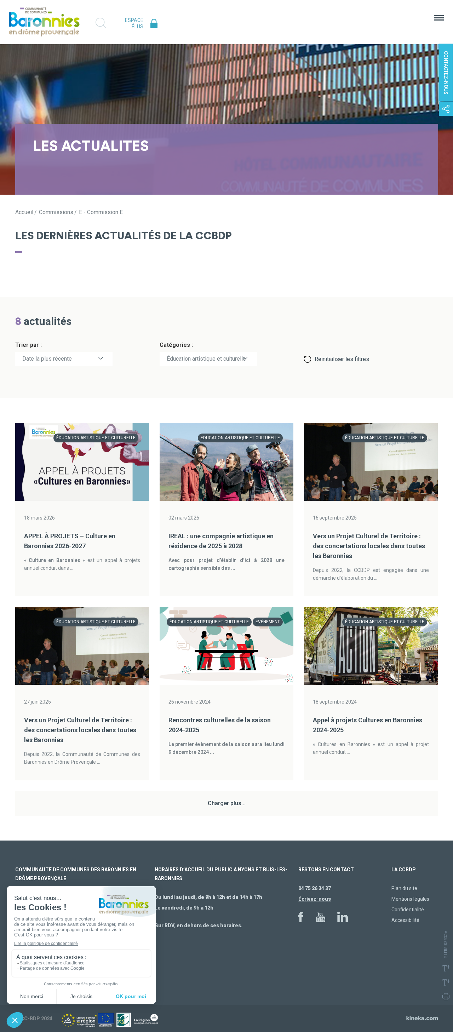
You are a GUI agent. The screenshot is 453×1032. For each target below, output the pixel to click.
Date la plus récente (47, 358)
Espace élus (134, 23)
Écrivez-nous (314, 899)
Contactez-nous (446, 72)
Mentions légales (410, 899)
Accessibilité (405, 920)
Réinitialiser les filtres (342, 359)
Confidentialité (407, 909)
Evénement (268, 621)
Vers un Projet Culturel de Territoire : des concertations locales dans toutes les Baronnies (369, 546)
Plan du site (404, 888)
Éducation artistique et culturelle (206, 358)
